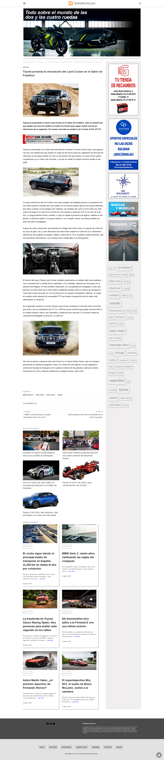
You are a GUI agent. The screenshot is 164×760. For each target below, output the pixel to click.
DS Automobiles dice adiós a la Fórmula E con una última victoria (78, 622)
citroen (126, 281)
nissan (133, 360)
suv (128, 381)
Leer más (42, 579)
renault (112, 373)
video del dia (125, 398)
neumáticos (123, 360)
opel (110, 367)
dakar (124, 295)
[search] (140, 3)
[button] (51, 100)
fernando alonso (116, 311)
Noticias (40, 62)
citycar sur (114, 288)
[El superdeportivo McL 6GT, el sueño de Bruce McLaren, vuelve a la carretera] (79, 660)
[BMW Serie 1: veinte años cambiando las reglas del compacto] (79, 533)
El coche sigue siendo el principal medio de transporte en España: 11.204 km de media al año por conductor (39, 561)
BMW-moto (114, 281)
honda (112, 323)
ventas (113, 397)
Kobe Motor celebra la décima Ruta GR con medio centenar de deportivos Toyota (80, 455)
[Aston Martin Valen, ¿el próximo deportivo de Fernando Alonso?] (40, 660)
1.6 (110, 268)
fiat (134, 311)
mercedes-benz (119, 344)
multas (112, 360)
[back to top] (159, 755)
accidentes (124, 267)
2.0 (114, 268)
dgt (130, 295)
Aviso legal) (114, 727)
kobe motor (40, 395)
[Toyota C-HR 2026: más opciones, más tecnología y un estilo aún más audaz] (41, 500)
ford (111, 317)
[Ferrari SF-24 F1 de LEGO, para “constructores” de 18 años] (81, 470)
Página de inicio (29, 62)
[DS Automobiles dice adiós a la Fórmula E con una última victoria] (79, 599)
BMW (131, 275)
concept (126, 288)
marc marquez (115, 338)
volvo (125, 405)
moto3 (110, 353)
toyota (60, 395)
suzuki (112, 390)
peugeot (118, 367)
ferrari (128, 311)
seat (120, 373)
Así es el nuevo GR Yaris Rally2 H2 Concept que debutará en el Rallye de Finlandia (40, 485)
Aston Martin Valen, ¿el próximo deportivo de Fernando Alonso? (38, 684)
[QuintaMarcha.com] (81, 3)
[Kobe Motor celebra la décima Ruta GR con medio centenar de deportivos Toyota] (81, 440)
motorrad (131, 353)
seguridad (117, 380)
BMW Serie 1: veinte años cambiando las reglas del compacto (78, 557)
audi (124, 274)
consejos (114, 295)
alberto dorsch (28, 395)
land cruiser (51, 395)
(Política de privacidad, (106, 727)
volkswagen (115, 405)
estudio (115, 303)
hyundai (120, 324)
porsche (128, 366)
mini (133, 345)
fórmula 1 (120, 317)
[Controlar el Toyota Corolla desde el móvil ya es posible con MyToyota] (41, 440)
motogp (119, 352)
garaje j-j (130, 317)
